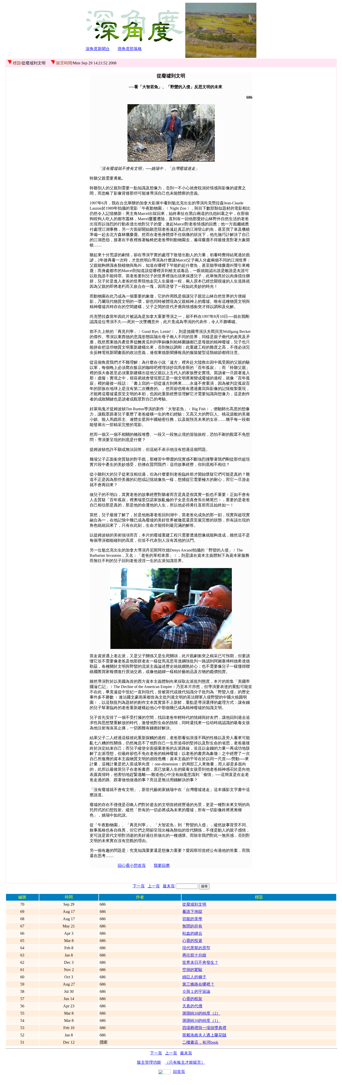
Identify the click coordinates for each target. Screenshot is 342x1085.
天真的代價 (192, 1006)
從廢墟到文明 (194, 904)
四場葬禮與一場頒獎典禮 (204, 1028)
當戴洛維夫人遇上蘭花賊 (204, 1035)
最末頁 (169, 886)
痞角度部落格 (130, 49)
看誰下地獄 (192, 911)
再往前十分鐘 (194, 955)
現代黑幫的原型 (196, 948)
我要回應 (162, 865)
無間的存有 (192, 926)
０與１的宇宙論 (196, 991)
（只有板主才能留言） (185, 1062)
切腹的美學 (192, 919)
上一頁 (154, 886)
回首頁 (179, 1071)
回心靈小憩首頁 (132, 865)
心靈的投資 (192, 940)
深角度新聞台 (98, 49)
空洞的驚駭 (192, 970)
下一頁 (139, 886)
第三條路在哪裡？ (198, 984)
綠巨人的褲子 (194, 977)
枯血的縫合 (192, 933)
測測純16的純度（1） (201, 1020)
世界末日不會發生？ (200, 962)
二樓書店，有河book (200, 1042)
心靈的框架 (192, 999)
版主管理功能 (149, 1062)
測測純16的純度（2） (201, 1013)
